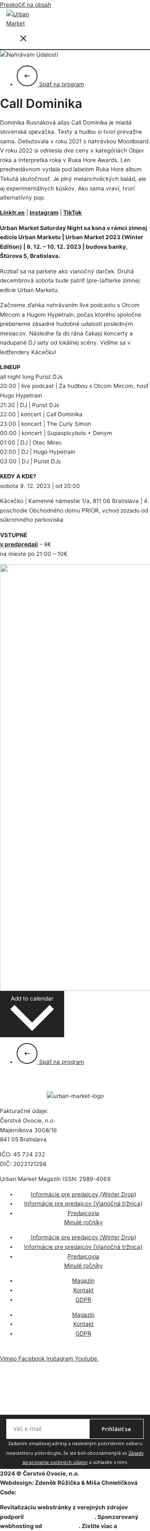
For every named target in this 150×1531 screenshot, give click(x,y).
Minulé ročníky (83, 1222)
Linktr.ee (12, 212)
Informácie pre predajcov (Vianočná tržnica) (83, 1203)
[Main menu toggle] (23, 39)
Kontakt (83, 1290)
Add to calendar (32, 998)
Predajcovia (83, 1213)
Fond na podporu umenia (60, 1516)
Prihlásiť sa (116, 1429)
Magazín (83, 1280)
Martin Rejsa (35, 1492)
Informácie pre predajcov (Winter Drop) (83, 1194)
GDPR (83, 1299)
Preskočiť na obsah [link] (25, 4)
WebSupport (61, 1526)
